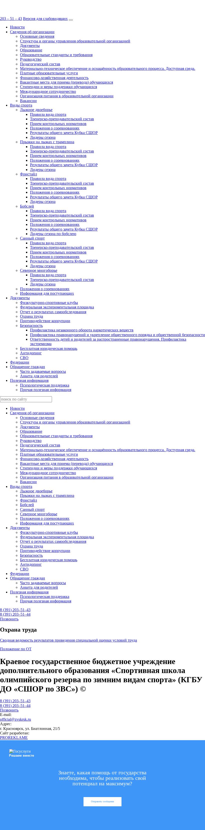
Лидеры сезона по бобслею (53, 234)
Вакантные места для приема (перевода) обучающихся (66, 82)
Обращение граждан (27, 367)
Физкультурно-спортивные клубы (49, 302)
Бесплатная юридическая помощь (48, 348)
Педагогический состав (40, 64)
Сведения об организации (32, 32)
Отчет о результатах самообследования (53, 312)
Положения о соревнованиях (55, 128)
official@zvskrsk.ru (15, 719)
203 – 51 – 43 (11, 18)
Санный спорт (32, 238)
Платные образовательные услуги (49, 73)
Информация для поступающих (47, 293)
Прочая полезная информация (45, 390)
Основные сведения (37, 36)
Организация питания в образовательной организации (67, 96)
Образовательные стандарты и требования (56, 55)
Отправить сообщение (102, 801)
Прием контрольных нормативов (58, 124)
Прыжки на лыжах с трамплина (47, 142)
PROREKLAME (14, 737)
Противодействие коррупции (45, 321)
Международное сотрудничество (48, 91)
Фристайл (28, 174)
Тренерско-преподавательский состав (62, 119)
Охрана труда (31, 316)
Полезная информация (29, 380)
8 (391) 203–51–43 (15, 610)
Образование (31, 50)
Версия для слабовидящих (45, 18)
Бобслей (27, 206)
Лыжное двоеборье (36, 110)
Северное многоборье (38, 270)
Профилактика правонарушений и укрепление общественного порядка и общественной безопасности (117, 335)
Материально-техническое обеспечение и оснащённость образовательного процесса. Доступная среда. (107, 68)
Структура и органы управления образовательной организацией (75, 41)
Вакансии (28, 101)
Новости (17, 27)
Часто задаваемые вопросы (43, 371)
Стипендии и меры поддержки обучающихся (58, 87)
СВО (24, 358)
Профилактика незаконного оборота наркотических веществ (82, 330)
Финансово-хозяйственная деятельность (54, 78)
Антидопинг (31, 353)
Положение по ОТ (16, 649)
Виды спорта (21, 105)
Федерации (19, 362)
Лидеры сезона (43, 137)
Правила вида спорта (48, 114)
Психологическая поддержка (44, 385)
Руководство (31, 59)
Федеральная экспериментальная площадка (57, 307)
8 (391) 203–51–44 (15, 614)
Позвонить (9, 619)
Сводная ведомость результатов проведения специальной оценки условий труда (68, 640)
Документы (30, 45)
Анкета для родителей (39, 376)
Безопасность (31, 325)
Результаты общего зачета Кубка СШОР (64, 133)
